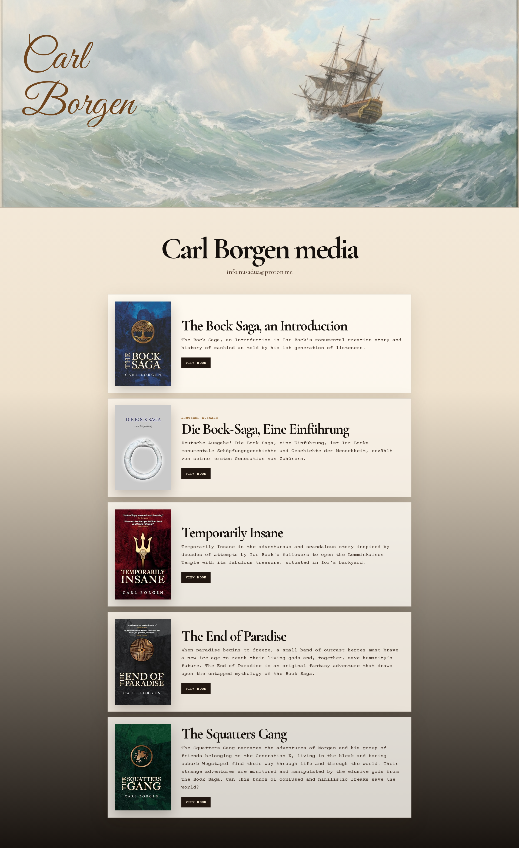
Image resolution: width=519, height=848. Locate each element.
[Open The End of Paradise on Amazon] (143, 662)
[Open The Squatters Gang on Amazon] (143, 767)
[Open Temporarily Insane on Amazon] (143, 554)
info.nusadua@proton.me (259, 272)
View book (196, 363)
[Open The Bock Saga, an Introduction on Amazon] (143, 344)
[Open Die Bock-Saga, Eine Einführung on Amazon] (143, 447)
